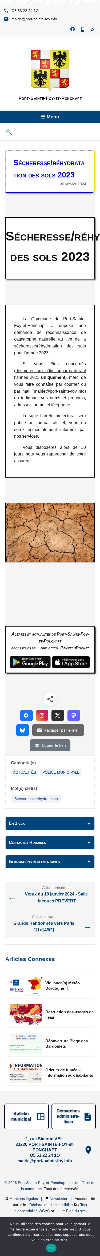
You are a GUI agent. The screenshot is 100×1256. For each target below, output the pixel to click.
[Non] (93, 1236)
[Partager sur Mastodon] (73, 715)
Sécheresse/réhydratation (36, 799)
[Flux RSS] (93, 30)
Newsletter (59, 1198)
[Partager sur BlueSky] (22, 730)
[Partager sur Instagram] (42, 715)
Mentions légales (24, 1198)
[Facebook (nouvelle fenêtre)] (73, 30)
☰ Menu (50, 116)
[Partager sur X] (57, 715)
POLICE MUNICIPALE (60, 772)
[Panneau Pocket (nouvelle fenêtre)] (83, 30)
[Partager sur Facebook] (26, 715)
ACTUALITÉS (24, 772)
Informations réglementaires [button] (34, 861)
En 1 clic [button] (17, 823)
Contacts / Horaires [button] (27, 842)
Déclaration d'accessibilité (51, 1205)
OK (51, 1248)
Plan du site (76, 1211)
